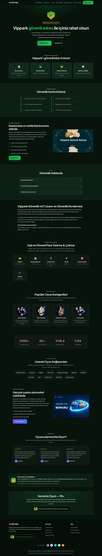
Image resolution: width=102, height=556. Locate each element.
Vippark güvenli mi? (27, 180)
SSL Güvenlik (59, 2)
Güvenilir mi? (47, 2)
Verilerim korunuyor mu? (28, 192)
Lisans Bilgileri (74, 527)
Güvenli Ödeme (68, 2)
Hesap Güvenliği (77, 2)
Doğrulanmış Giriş (75, 532)
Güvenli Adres (38, 2)
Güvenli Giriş (88, 2)
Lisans (53, 2)
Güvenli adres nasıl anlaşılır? (29, 186)
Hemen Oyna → (20, 421)
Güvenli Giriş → (44, 43)
